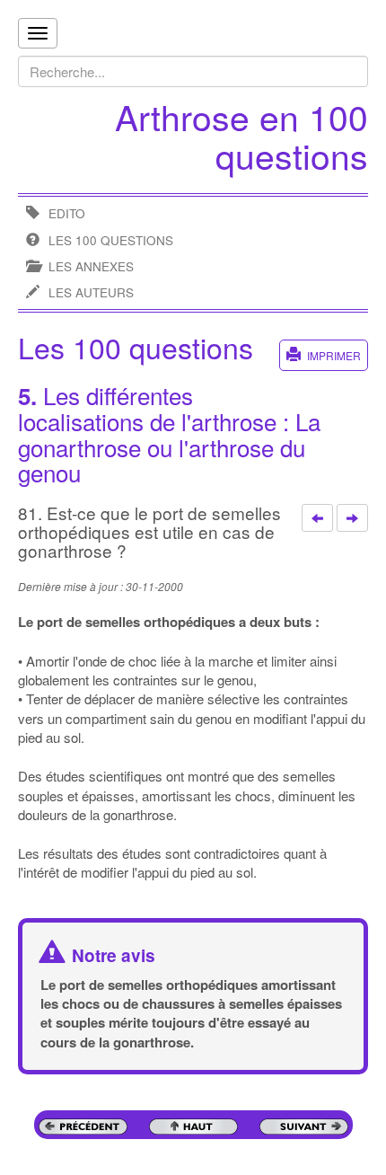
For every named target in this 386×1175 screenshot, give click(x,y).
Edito (66, 213)
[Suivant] (352, 518)
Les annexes (91, 266)
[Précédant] (317, 518)
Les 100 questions (110, 240)
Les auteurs (91, 292)
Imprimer (334, 355)
